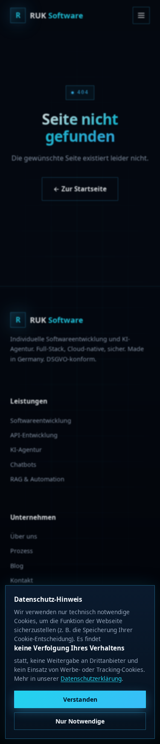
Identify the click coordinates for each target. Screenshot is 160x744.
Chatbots (23, 464)
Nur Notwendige (80, 721)
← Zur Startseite (80, 189)
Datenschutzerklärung (91, 678)
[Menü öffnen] (141, 15)
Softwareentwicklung (40, 420)
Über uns (23, 536)
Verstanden (80, 699)
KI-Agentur (26, 449)
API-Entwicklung (34, 435)
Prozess (21, 551)
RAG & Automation (37, 479)
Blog (16, 566)
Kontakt (21, 580)
